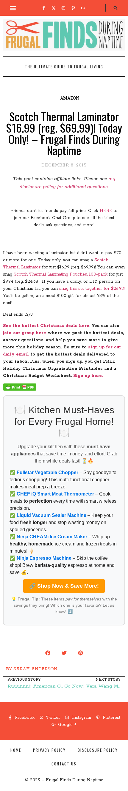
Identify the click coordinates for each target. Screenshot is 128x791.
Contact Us (64, 764)
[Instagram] (63, 8)
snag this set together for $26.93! (92, 288)
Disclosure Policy (98, 750)
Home (15, 750)
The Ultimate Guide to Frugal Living (64, 67)
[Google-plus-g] (83, 8)
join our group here (24, 333)
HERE (106, 210)
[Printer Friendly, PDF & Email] (19, 389)
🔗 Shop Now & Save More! (64, 586)
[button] (13, 8)
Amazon (69, 98)
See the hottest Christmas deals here (46, 325)
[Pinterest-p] (73, 8)
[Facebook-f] (44, 8)
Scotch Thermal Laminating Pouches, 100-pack (60, 274)
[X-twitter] (53, 8)
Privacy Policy (49, 750)
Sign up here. (88, 375)
